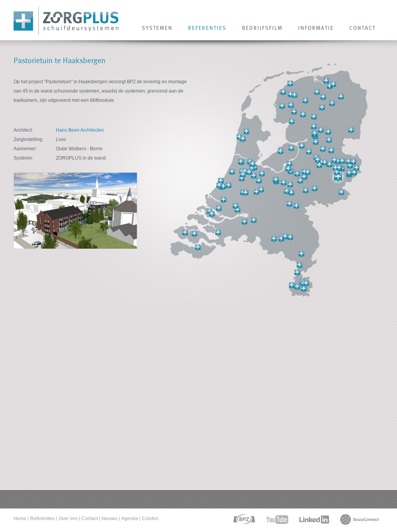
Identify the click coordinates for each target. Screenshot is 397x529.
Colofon (150, 518)
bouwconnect (360, 519)
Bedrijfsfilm (262, 28)
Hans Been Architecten (80, 130)
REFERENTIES (207, 28)
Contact (89, 518)
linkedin (314, 519)
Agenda (129, 518)
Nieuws (109, 518)
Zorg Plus (66, 21)
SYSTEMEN (157, 28)
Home (20, 518)
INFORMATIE (316, 28)
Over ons (68, 518)
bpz (243, 519)
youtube (277, 519)
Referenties (42, 518)
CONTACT (362, 28)
